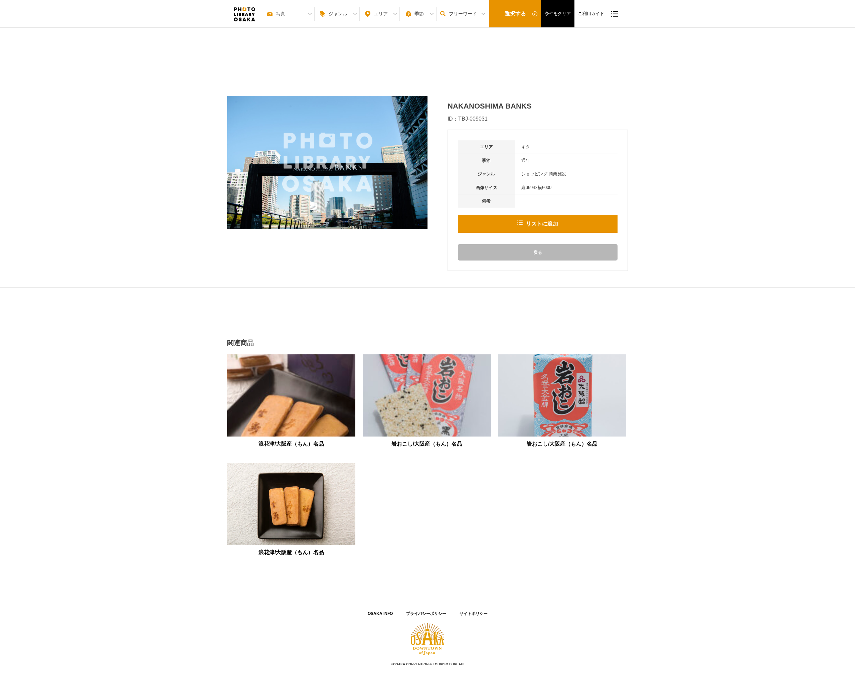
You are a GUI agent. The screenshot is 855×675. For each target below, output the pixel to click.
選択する (515, 13)
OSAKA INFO (380, 613)
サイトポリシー (474, 613)
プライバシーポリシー (426, 613)
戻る (537, 252)
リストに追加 (542, 223)
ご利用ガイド (591, 13)
